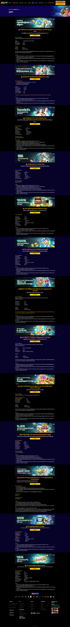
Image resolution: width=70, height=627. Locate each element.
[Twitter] (39, 613)
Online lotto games (22, 610)
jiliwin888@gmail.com (12, 607)
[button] (45, 3)
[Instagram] (36, 613)
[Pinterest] (37, 613)
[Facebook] (33, 613)
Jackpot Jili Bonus (22, 617)
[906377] (31, 613)
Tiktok (32, 611)
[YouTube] (34, 613)
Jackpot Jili (21, 616)
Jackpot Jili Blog (22, 618)
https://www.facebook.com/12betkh (29, 82)
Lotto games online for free (23, 613)
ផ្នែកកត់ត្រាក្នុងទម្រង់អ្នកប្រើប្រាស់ (49, 56)
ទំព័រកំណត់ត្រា (22, 488)
